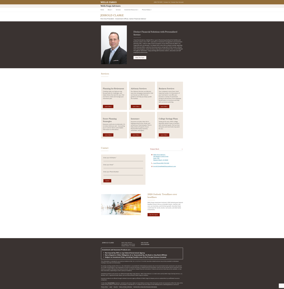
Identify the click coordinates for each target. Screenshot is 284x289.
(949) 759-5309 (158, 2)
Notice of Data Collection (125, 287)
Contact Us (167, 2)
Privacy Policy (104, 287)
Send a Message (145, 244)
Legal (110, 287)
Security (116, 287)
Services (118, 10)
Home (102, 10)
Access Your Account (177, 2)
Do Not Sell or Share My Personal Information (145, 287)
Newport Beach (154, 149)
